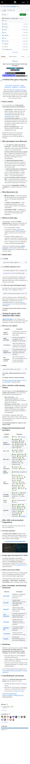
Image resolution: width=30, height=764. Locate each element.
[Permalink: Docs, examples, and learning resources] (1, 587)
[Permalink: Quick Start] (1, 254)
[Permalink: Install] (1, 366)
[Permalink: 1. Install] (1, 259)
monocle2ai (6, 6)
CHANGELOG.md (8, 49)
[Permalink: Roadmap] (1, 644)
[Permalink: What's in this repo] (1, 218)
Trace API (5, 602)
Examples (5, 638)
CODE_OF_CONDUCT (7, 695)
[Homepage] (15, 2)
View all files (15, 52)
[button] (26, 262)
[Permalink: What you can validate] (1, 326)
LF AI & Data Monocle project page (11, 670)
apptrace (6, 26)
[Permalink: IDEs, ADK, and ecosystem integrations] (1, 521)
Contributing (22, 87)
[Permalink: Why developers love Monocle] (1, 141)
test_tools (6, 41)
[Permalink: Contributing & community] (1, 676)
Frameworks (7, 87)
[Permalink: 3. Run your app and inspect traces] (1, 285)
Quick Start (16, 85)
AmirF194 (7, 18)
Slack (22, 691)
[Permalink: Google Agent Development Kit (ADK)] (1, 555)
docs (5, 32)
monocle (13, 6)
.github (5, 24)
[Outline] (28, 56)
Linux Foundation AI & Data (19, 89)
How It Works (8, 85)
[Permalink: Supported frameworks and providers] (1, 429)
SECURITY (19, 695)
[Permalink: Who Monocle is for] (1, 192)
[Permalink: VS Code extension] (1, 531)
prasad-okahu (14, 18)
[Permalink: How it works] (1, 102)
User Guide (6, 596)
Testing (22, 85)
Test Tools (6, 622)
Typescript (23, 436)
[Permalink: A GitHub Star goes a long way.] (1, 81)
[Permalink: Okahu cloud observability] (1, 570)
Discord (17, 691)
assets (5, 29)
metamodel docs (9, 116)
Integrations (15, 87)
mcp (5, 38)
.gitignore (6, 43)
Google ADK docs (20, 565)
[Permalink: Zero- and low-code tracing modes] (1, 386)
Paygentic (23, 516)
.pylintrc (6, 46)
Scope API (6, 609)
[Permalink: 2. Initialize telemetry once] (1, 267)
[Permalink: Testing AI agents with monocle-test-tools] (1, 314)
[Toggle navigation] (2, 2)
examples (6, 35)
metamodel (19, 229)
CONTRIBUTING (12, 693)
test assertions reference (15, 380)
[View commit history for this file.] (6, 21)
